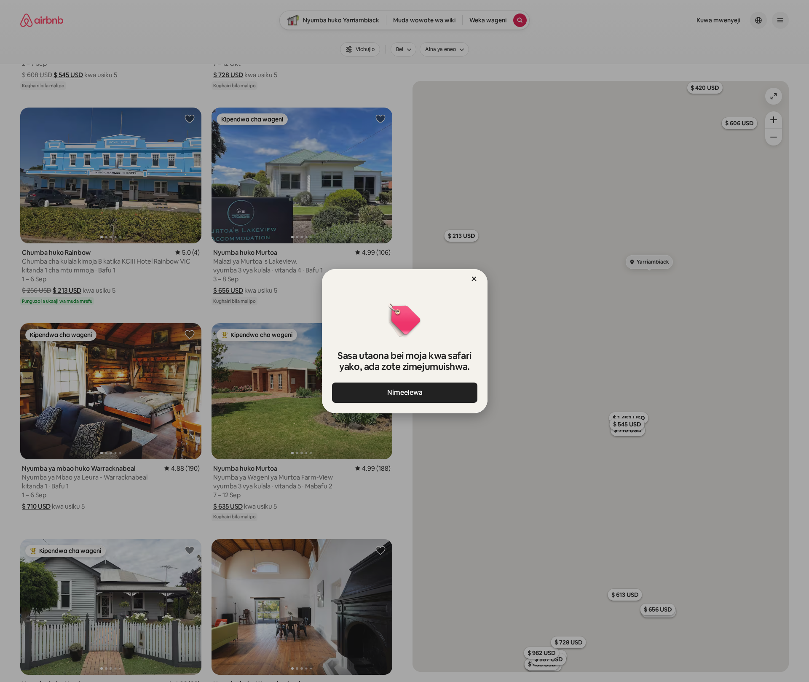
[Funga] (474, 278)
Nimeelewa (404, 392)
